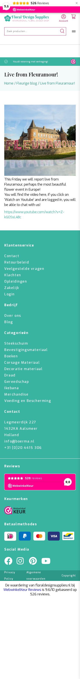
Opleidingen (15, 281)
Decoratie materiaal (23, 369)
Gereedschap (16, 381)
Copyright (69, 575)
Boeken (11, 356)
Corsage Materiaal (22, 362)
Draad (10, 375)
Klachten (12, 275)
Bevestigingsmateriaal (26, 350)
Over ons (12, 315)
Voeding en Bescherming (27, 401)
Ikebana (11, 388)
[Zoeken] (62, 31)
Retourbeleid (16, 262)
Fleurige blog (26, 83)
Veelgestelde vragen (24, 268)
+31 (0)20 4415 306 (23, 447)
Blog (8, 322)
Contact (11, 256)
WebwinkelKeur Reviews (22, 589)
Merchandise (16, 394)
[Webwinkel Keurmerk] (15, 511)
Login (9, 294)
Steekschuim (16, 343)
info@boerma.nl (19, 441)
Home (8, 83)
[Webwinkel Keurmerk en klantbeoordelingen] (73, 61)
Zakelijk (11, 288)
